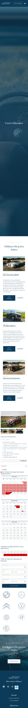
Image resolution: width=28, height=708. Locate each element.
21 (3, 514)
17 (14, 511)
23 (10, 514)
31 (3, 495)
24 (14, 514)
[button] (25, 3)
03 (14, 506)
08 (7, 508)
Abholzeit (4, 569)
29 (21, 492)
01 (7, 506)
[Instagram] (8, 686)
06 (25, 506)
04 (17, 506)
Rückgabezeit (5, 579)
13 (7, 532)
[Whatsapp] (12, 686)
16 (10, 511)
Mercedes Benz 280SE (11, 275)
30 (25, 492)
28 (17, 492)
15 (7, 511)
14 (3, 511)
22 (7, 514)
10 (14, 508)
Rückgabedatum (6, 575)
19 (21, 511)
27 (14, 492)
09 (10, 508)
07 (3, 508)
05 (21, 506)
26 (10, 492)
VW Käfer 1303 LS (9, 326)
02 (10, 506)
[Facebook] (4, 686)
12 (21, 508)
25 (7, 492)
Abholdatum (5, 565)
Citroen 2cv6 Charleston (11, 378)
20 (25, 511)
